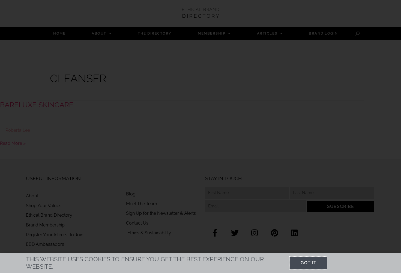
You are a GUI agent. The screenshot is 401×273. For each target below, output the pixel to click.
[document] (200, 136)
